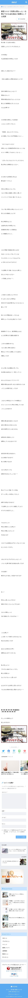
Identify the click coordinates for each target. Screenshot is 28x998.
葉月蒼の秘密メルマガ (16, 989)
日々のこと (5, 957)
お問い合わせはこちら (14, 991)
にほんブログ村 (14, 976)
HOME (14, 986)
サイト (3, 824)
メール (4, 817)
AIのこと (4, 938)
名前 (3, 811)
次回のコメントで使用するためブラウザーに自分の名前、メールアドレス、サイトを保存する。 (15, 831)
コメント (4, 792)
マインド (10, 756)
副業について (6, 947)
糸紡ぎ (14, 2)
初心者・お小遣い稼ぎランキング (14, 971)
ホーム (7, 989)
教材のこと (5, 954)
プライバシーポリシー (13, 994)
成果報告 (4, 950)
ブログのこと (6, 941)
